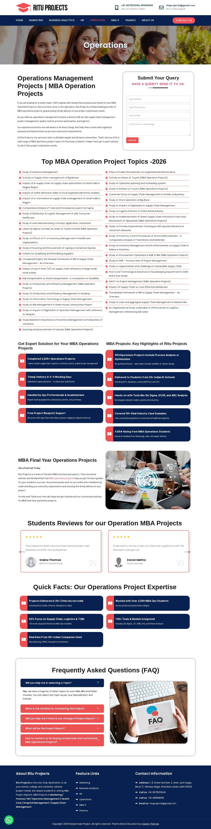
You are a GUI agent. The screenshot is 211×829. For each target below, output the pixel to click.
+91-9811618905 (151, 797)
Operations (97, 20)
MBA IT (115, 20)
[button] (22, 552)
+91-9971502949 (152, 792)
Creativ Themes (150, 823)
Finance (130, 20)
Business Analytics (62, 20)
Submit (132, 140)
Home (19, 20)
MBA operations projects (61, 478)
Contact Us (184, 20)
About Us (148, 20)
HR (82, 20)
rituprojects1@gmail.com (157, 803)
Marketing (36, 20)
